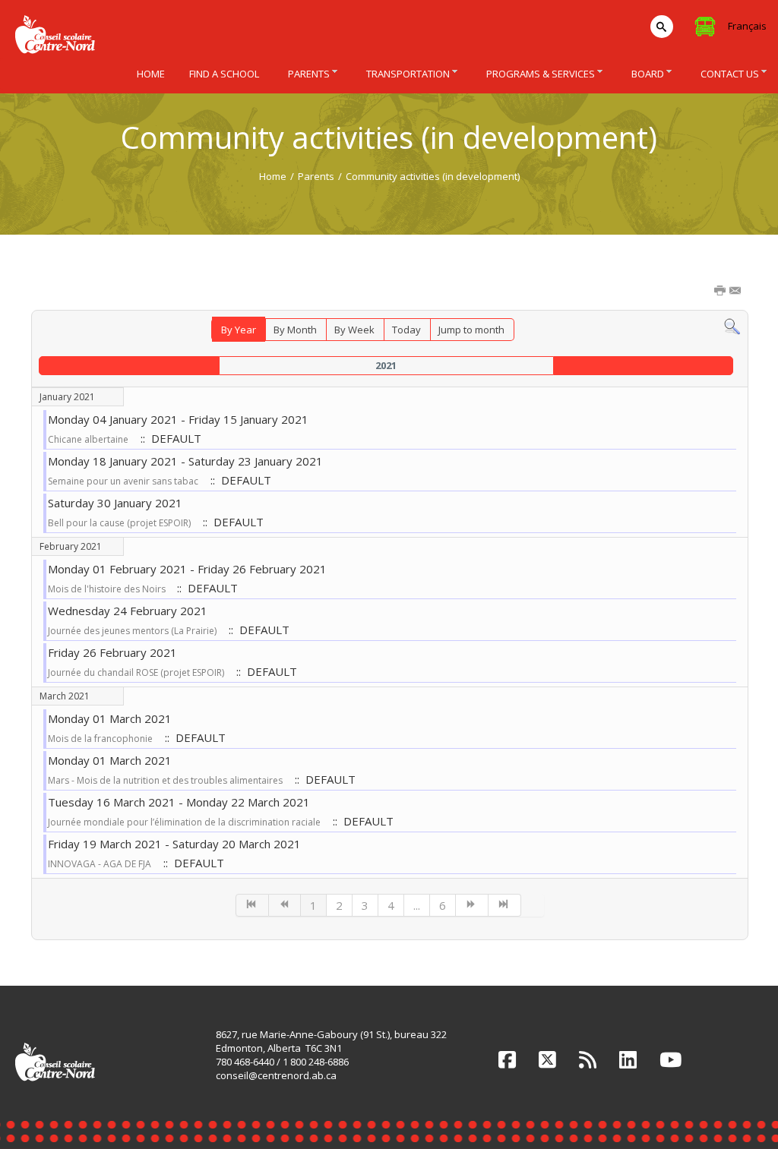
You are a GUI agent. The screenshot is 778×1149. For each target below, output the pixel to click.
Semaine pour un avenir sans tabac (123, 481)
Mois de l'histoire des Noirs (108, 588)
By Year (238, 329)
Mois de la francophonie (100, 738)
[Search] (732, 326)
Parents (316, 176)
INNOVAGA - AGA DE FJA (99, 863)
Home (272, 176)
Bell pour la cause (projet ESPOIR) (119, 522)
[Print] (721, 291)
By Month (295, 329)
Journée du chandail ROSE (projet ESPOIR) (136, 672)
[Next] (472, 905)
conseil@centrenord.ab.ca (276, 1075)
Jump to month (471, 329)
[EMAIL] (736, 291)
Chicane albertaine (88, 439)
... (416, 905)
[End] (505, 905)
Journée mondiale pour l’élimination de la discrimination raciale (184, 822)
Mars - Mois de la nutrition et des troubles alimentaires (165, 780)
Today (406, 329)
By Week (354, 329)
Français (747, 26)
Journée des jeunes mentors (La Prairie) (132, 630)
